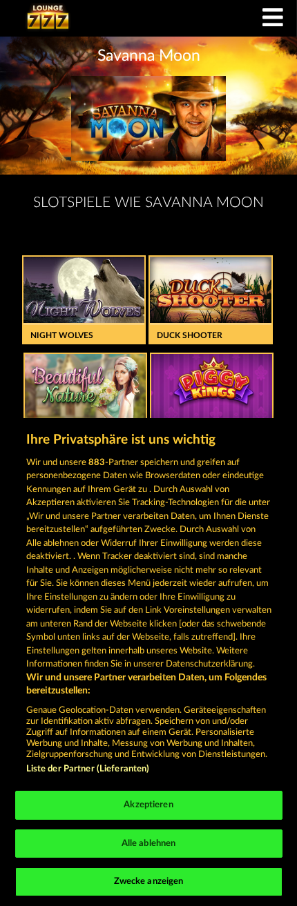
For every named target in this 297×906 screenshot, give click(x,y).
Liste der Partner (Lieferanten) (88, 769)
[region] (148, 662)
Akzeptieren (148, 804)
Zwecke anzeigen (149, 881)
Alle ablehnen (149, 843)
